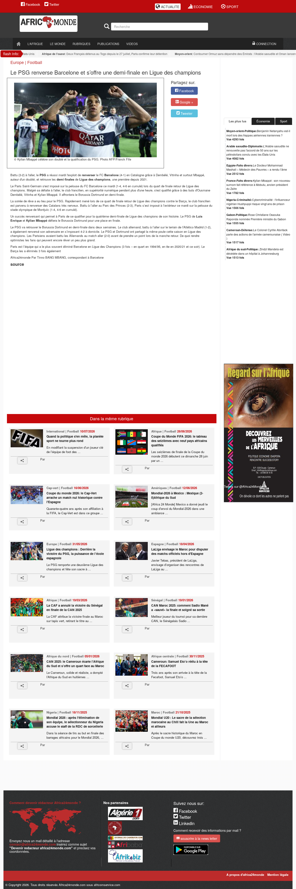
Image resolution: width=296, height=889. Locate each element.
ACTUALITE (169, 6)
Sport (283, 121)
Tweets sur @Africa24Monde (243, 486)
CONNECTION (265, 44)
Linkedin (186, 823)
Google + (186, 102)
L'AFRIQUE (35, 44)
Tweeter (186, 113)
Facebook (32, 4)
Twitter (53, 4)
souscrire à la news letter (198, 838)
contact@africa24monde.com (32, 844)
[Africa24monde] (60, 23)
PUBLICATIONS (108, 44)
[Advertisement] (68, 279)
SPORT (231, 6)
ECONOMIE (203, 6)
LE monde (58, 44)
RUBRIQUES (81, 44)
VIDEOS (132, 44)
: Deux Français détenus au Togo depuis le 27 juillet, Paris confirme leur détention (94, 54)
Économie (263, 121)
